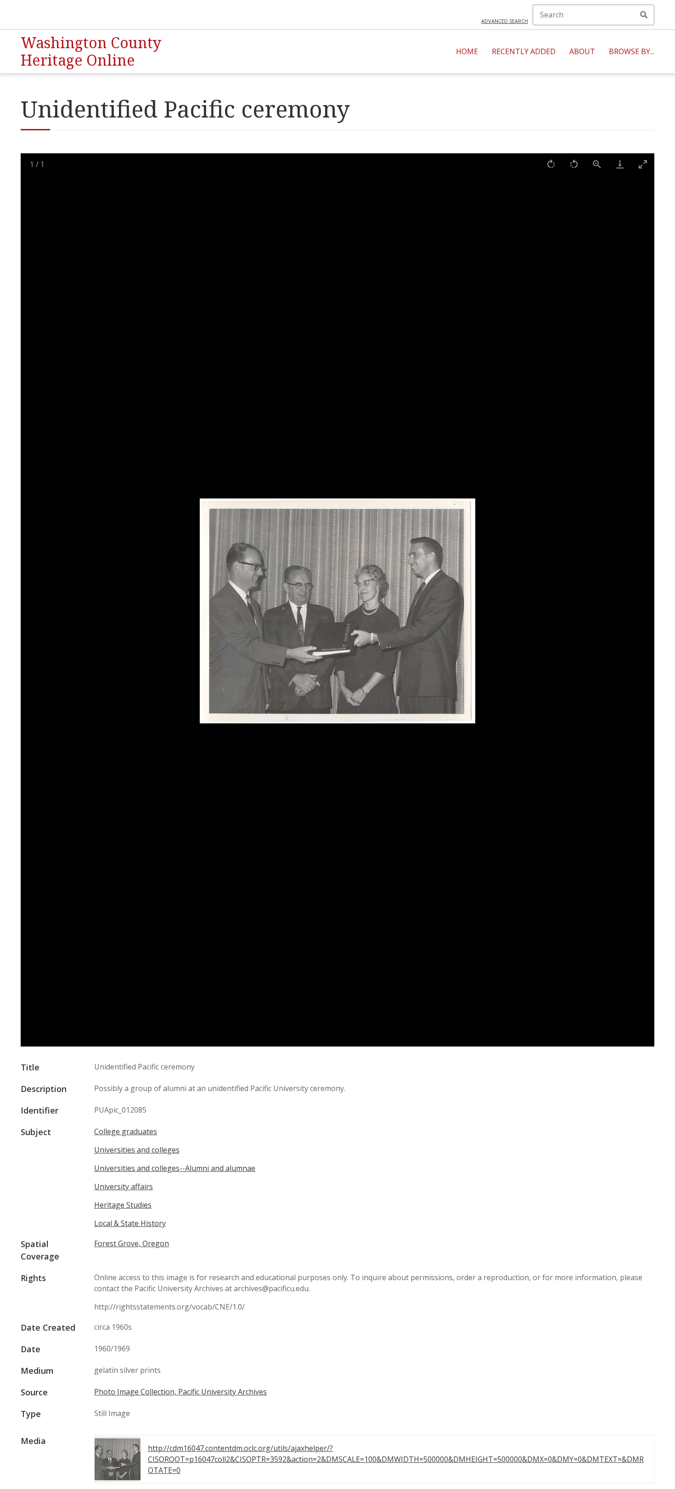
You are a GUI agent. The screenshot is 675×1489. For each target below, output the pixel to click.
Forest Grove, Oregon (131, 1243)
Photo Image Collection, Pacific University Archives (180, 1392)
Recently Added (524, 51)
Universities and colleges (137, 1150)
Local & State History (130, 1223)
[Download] (619, 164)
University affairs (123, 1186)
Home (467, 51)
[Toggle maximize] (642, 164)
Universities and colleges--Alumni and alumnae (174, 1168)
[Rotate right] (551, 164)
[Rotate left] (573, 164)
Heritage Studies (123, 1205)
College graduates (125, 1131)
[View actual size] (596, 164)
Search (643, 15)
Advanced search (504, 20)
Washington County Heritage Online (91, 51)
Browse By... (631, 51)
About (582, 51)
